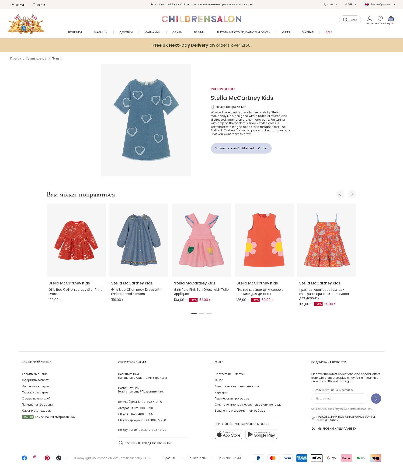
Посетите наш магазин (230, 374)
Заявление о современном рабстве (240, 411)
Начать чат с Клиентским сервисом (142, 375)
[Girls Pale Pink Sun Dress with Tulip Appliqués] (201, 240)
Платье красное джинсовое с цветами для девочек (259, 291)
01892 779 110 (153, 402)
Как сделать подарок (36, 411)
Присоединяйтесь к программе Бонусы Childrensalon (346, 418)
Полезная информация (38, 404)
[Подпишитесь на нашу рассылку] (376, 398)
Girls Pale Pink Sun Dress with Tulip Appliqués (201, 291)
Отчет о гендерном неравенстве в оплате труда (248, 404)
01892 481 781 (158, 430)
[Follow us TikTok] (58, 460)
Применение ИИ (229, 458)
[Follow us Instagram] (35, 460)
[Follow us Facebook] (24, 460)
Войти (41, 5)
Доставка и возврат (35, 386)
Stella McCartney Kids (242, 98)
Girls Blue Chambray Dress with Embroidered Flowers (136, 291)
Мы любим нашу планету (337, 429)
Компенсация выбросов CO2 (49, 417)
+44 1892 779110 (155, 420)
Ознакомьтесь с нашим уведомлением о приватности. (342, 409)
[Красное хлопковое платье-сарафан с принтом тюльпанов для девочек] (326, 240)
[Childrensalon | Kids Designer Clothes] (25, 24)
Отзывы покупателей (36, 398)
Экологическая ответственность (237, 386)
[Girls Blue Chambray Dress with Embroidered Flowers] (138, 240)
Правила (169, 458)
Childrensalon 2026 (106, 458)
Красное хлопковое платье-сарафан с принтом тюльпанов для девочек (324, 293)
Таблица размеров (35, 392)
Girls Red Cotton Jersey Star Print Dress (75, 291)
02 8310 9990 (143, 408)
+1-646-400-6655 (139, 414)
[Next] (352, 194)
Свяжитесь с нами (34, 374)
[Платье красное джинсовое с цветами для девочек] (264, 240)
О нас (219, 380)
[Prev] (340, 194)
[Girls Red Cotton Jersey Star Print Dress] (76, 240)
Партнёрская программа (232, 398)
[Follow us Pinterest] (47, 460)
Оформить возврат (35, 380)
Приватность (197, 458)
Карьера (221, 392)
